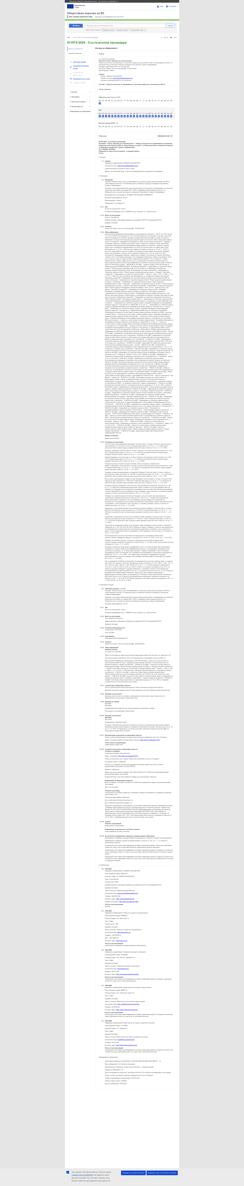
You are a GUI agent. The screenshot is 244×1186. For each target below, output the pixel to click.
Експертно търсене (122, 30)
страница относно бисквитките (82, 1175)
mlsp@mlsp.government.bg (125, 1039)
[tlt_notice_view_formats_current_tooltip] (171, 136)
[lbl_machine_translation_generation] (117, 123)
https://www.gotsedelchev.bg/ (125, 899)
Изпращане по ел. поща (81, 79)
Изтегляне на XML (79, 62)
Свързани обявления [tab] (75, 53)
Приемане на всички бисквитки (133, 1173)
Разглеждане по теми (137, 30)
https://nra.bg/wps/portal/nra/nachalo (127, 974)
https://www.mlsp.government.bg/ (126, 1045)
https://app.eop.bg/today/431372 (150, 740)
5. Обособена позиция (78, 102)
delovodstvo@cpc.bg (123, 932)
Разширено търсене (108, 30)
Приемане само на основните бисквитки (162, 1173)
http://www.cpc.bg (121, 941)
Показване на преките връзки (81, 67)
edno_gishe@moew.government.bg (128, 1004)
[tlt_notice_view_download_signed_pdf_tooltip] (100, 103)
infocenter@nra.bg (123, 969)
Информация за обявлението (80, 111)
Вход (161, 6)
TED (68, 37)
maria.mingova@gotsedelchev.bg (123, 78)
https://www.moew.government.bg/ (127, 1010)
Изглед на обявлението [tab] (75, 49)
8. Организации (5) (76, 106)
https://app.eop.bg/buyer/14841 (128, 901)
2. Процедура (74, 97)
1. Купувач (73, 92)
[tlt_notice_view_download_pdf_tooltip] (100, 116)
